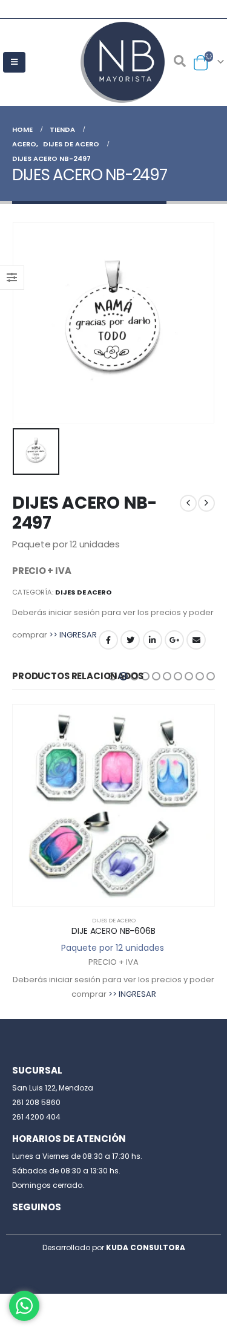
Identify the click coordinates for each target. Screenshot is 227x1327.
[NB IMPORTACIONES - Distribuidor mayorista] (114, 62)
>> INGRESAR (73, 635)
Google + (174, 640)
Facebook (108, 640)
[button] (112, 676)
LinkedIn (152, 640)
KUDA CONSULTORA (145, 1247)
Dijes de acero (83, 592)
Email (196, 640)
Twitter (130, 640)
